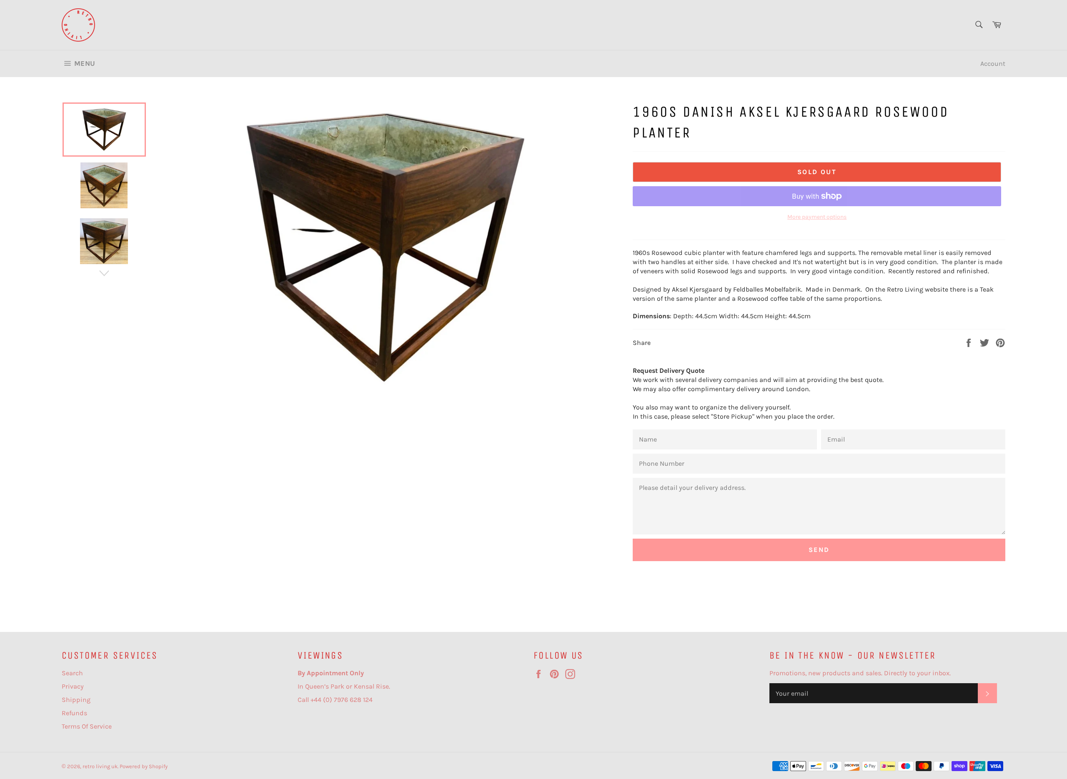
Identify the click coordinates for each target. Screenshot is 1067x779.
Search (72, 673)
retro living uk (100, 766)
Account (992, 63)
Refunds (74, 713)
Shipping (76, 700)
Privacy (73, 686)
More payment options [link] (817, 216)
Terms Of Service (87, 726)
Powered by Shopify (144, 766)
